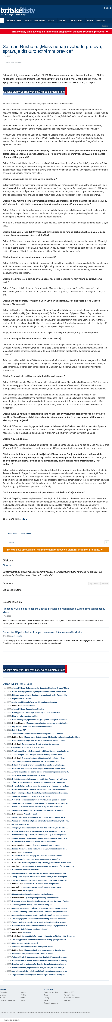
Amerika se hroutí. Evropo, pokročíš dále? (28, 775)
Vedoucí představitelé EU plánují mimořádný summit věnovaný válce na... (40, 821)
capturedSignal (29, 705)
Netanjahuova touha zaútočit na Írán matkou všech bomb (34, 841)
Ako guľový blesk (30, 814)
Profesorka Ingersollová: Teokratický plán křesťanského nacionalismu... (40, 793)
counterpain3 (28, 890)
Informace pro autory (71, 997)
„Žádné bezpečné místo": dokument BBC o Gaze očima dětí (35, 761)
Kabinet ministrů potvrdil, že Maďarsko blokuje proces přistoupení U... (39, 831)
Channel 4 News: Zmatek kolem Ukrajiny (28, 709)
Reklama (47, 1000)
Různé (22, 1000)
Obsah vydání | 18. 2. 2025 (17, 683)
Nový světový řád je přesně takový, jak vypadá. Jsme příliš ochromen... (40, 719)
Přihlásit (106, 7)
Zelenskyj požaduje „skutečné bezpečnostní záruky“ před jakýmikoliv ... (40, 939)
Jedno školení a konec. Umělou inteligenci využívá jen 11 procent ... (38, 733)
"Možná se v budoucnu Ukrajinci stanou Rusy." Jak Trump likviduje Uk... (40, 880)
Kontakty (47, 995)
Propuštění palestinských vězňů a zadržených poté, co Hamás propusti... (40, 915)
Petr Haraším (17, 814)
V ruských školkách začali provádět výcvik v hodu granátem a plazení (39, 800)
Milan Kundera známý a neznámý (25, 943)
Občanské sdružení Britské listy (26, 1012)
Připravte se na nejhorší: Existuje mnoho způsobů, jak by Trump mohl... (39, 695)
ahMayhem (27, 852)
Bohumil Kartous (18, 723)
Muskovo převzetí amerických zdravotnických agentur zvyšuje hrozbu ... (40, 908)
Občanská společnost (8, 1000)
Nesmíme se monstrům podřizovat (25, 869)
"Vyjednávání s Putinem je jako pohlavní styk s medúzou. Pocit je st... (39, 974)
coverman (27, 932)
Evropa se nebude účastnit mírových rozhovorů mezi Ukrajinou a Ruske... (40, 901)
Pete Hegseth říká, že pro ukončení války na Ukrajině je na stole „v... (38, 967)
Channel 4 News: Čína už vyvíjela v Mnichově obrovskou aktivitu (37, 856)
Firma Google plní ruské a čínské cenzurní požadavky (33, 894)
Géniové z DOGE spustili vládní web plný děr (41, 883)
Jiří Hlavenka (17, 636)
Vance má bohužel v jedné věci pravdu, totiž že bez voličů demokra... (48, 936)
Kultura (2, 997)
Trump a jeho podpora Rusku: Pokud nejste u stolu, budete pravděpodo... (40, 876)
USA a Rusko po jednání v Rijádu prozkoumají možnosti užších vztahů (39, 691)
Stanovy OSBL (69, 992)
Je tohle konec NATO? (21, 824)
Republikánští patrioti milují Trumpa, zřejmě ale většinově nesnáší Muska (42, 632)
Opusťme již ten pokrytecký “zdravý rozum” (42, 897)
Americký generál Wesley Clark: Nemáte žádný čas (32, 904)
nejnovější (94, 583)
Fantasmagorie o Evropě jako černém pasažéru (40, 744)
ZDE (25, 518)
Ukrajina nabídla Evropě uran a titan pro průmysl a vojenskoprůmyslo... (39, 789)
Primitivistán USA (19, 730)
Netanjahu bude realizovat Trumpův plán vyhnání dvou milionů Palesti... (39, 768)
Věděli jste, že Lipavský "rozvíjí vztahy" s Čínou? (31, 796)
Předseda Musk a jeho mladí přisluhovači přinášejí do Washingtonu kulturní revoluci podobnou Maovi (54, 610)
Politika (23, 995)
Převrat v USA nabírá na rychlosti (25, 716)
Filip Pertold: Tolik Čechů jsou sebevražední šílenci (31, 726)
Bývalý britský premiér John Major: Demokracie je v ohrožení (36, 859)
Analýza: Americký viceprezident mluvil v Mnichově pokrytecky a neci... (40, 911)
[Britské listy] (35, 91)
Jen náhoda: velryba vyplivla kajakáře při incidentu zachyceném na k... (39, 971)
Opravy (46, 997)
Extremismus (12, 533)
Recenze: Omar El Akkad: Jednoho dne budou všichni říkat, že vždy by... (40, 960)
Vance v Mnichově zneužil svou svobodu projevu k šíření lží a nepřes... (39, 922)
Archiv (28, 21)
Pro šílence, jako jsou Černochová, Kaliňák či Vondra (32, 953)
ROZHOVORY (39, 21)
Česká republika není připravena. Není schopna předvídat (34, 702)
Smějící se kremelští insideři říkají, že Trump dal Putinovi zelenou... (38, 807)
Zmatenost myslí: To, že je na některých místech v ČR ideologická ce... (48, 866)
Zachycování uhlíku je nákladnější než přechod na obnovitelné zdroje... (39, 817)
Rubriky (63, 21)
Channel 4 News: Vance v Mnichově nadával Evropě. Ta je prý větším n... (40, 925)
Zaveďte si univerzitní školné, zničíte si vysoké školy (41, 887)
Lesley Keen (17, 705)
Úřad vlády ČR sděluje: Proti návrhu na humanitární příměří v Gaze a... (39, 740)
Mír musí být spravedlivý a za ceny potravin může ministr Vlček (46, 862)
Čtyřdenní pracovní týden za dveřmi (46, 845)
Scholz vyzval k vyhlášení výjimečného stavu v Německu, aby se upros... (40, 803)
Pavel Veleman (18, 897)
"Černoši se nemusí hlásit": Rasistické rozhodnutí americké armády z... (40, 782)
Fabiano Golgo (17, 737)
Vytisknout (10, 542)
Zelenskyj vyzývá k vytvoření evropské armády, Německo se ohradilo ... (40, 918)
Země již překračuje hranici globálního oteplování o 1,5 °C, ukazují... (38, 810)
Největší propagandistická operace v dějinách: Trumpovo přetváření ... (39, 779)
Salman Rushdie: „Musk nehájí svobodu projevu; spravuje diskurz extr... (40, 838)
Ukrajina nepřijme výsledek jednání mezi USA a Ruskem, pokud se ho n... (40, 751)
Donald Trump (25, 533)
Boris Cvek (16, 744)
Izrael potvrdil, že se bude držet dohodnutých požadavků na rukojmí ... (39, 964)
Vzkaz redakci (69, 995)
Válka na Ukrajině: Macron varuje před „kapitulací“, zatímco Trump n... (39, 957)
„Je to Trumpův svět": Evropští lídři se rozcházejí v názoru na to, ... (38, 754)
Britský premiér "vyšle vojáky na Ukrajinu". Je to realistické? (36, 712)
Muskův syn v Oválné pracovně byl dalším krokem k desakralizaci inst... (52, 737)
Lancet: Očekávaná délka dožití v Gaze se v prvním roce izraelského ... (39, 849)
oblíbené (105, 583)
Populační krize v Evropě (22, 698)
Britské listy (19, 11)
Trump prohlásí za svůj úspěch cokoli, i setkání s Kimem (44, 758)
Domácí (23, 992)
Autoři (90, 21)
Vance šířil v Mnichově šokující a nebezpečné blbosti (32, 946)
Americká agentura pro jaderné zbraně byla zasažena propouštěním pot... (40, 772)
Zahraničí (3, 992)
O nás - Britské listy (51, 992)
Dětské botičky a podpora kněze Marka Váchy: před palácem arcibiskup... (40, 786)
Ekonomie (4, 995)
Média (22, 997)
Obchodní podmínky (51, 1003)
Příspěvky (100, 21)
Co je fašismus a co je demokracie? (34, 929)
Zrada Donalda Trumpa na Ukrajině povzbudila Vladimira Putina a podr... (39, 873)
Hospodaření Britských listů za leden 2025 (27, 747)
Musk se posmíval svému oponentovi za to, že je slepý (47, 723)
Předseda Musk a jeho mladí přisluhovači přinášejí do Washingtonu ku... (40, 834)
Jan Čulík (16, 866)
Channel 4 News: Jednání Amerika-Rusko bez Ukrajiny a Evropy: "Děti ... (40, 688)
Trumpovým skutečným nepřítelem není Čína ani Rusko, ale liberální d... (40, 828)
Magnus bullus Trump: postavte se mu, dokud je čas (44, 950)
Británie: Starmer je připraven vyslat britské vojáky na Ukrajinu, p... (38, 765)
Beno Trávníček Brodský (22, 845)
